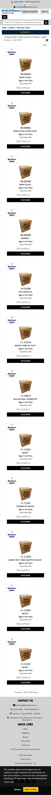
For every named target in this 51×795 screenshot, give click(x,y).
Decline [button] (17, 789)
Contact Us (25, 745)
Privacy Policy (25, 759)
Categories (25, 733)
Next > (35, 692)
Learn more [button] (9, 782)
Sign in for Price (25, 80)
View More (25, 93)
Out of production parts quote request (25, 749)
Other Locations (22, 87)
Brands (11, 28)
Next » (45, 45)
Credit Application (26, 755)
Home (4, 28)
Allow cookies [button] (31, 789)
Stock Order (25, 741)
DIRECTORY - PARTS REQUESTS (26, 2)
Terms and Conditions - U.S (25, 763)
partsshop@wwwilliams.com (26, 7)
